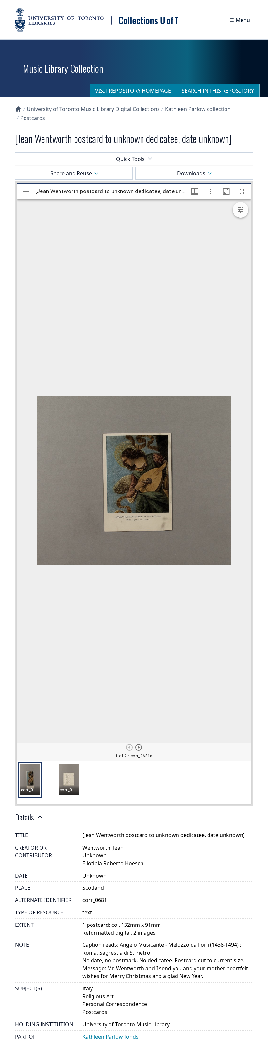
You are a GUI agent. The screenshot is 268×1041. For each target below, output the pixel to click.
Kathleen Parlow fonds (110, 1036)
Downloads (191, 173)
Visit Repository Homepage (133, 90)
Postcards (32, 118)
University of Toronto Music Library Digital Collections (93, 109)
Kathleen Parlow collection (198, 109)
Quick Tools (130, 158)
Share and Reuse (71, 173)
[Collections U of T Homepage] (18, 109)
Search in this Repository (218, 90)
